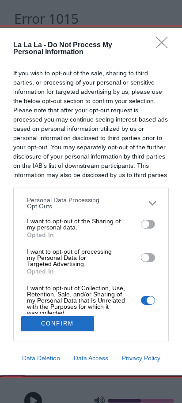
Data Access (91, 358)
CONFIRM (57, 323)
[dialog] (91, 201)
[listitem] (91, 203)
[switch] (148, 224)
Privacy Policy (141, 358)
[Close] (164, 45)
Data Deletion (41, 358)
